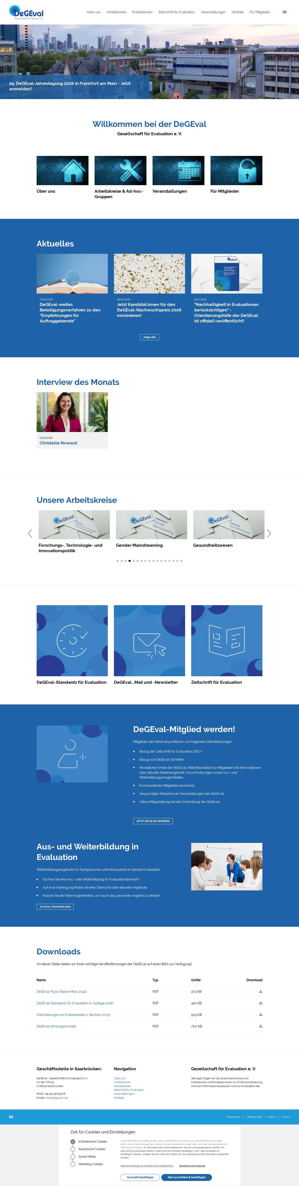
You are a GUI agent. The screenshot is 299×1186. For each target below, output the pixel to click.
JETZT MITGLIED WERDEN (153, 821)
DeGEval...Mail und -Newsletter (146, 682)
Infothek (239, 17)
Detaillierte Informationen (192, 1165)
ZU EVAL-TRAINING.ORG (55, 906)
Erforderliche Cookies (92, 1141)
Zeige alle (149, 337)
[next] (269, 533)
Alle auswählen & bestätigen (187, 1177)
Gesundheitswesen (211, 545)
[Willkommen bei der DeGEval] (26, 12)
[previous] (29, 533)
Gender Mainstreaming (137, 545)
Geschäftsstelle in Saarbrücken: (69, 1068)
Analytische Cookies (91, 1149)
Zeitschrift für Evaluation (178, 17)
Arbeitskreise (118, 17)
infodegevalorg (56, 1097)
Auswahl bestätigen (140, 1177)
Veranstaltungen (215, 17)
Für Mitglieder (260, 12)
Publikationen (143, 17)
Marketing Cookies (90, 1164)
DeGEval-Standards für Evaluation (72, 682)
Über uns (95, 17)
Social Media (87, 1156)
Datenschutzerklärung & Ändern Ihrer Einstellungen (147, 1165)
